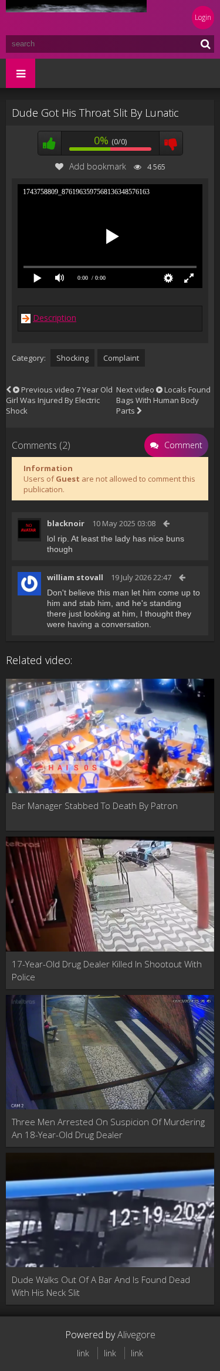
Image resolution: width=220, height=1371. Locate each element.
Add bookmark (97, 166)
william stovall (75, 577)
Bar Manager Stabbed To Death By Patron (95, 805)
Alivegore (136, 1334)
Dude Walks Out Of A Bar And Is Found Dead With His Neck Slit (101, 1286)
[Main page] (76, 17)
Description (54, 317)
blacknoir (65, 523)
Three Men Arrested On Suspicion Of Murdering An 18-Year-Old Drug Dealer (108, 1128)
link (83, 1353)
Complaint (121, 358)
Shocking (72, 358)
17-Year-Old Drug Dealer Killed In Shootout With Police (107, 970)
